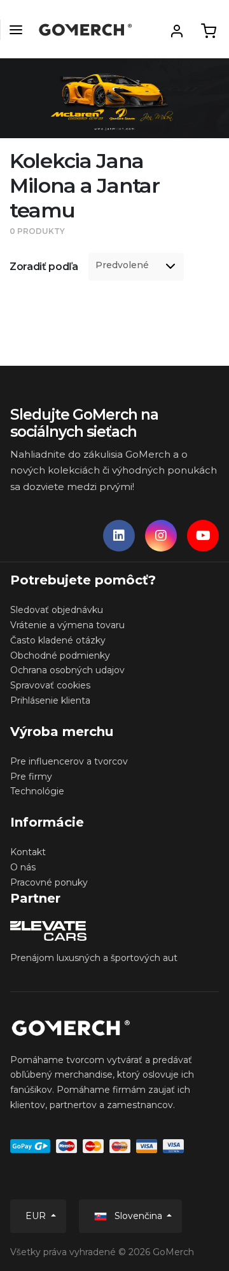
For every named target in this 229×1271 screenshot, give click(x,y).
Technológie (37, 791)
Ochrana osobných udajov (67, 670)
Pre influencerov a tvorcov (69, 761)
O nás (23, 867)
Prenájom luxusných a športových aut (93, 958)
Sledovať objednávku (56, 610)
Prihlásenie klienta (50, 700)
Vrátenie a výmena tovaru (67, 625)
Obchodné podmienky (60, 655)
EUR (36, 1216)
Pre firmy (31, 776)
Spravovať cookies (50, 685)
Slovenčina (138, 1216)
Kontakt (28, 852)
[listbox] (136, 267)
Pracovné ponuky (49, 882)
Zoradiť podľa (44, 267)
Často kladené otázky (58, 640)
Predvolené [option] (122, 265)
